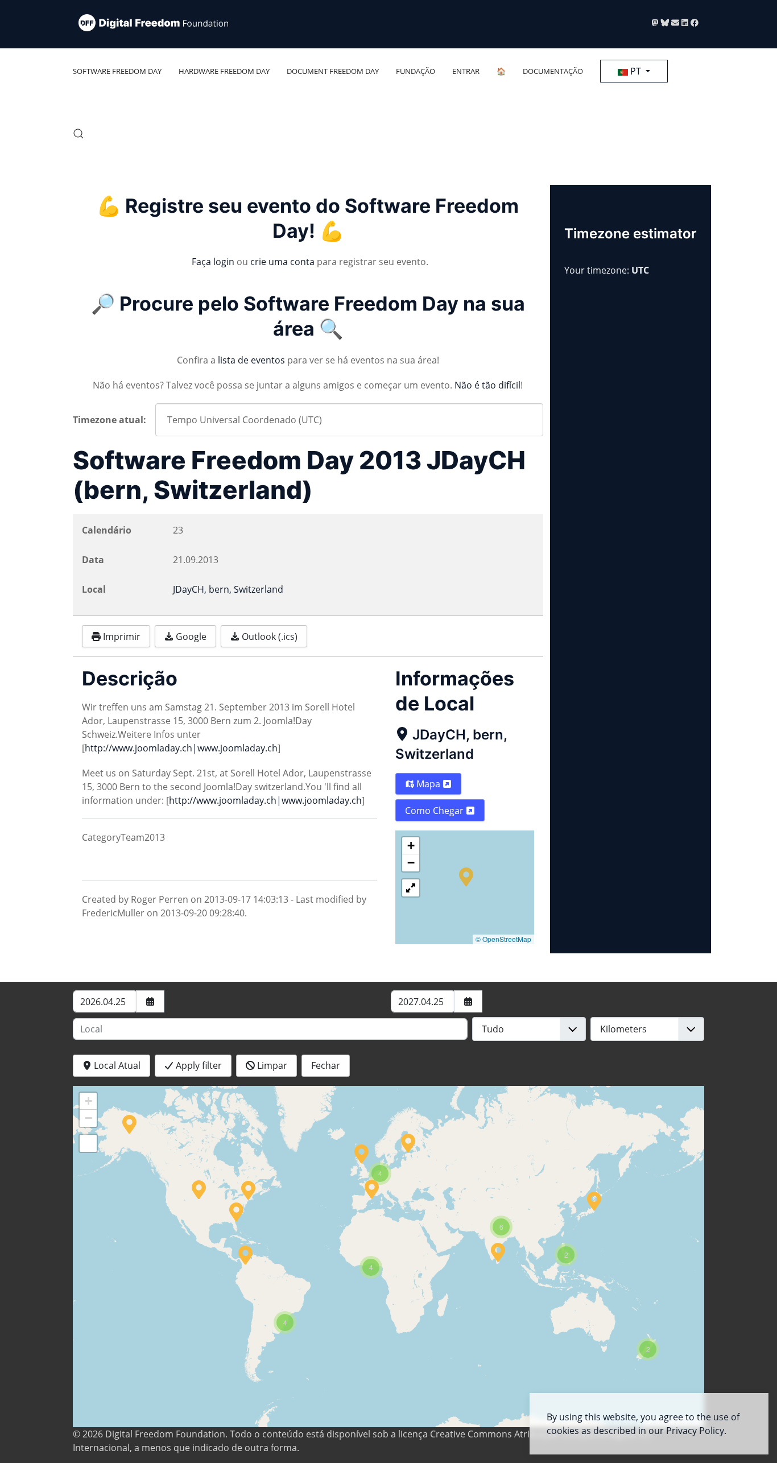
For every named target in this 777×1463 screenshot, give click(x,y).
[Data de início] (150, 1001)
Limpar (271, 1065)
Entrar (466, 71)
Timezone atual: (109, 420)
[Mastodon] (656, 22)
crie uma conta (282, 261)
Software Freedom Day (117, 71)
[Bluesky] (666, 22)
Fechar (325, 1065)
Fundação (415, 71)
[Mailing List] (676, 22)
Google (189, 636)
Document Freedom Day (333, 71)
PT (635, 71)
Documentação (553, 71)
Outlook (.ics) (268, 636)
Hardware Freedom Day (224, 71)
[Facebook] (695, 22)
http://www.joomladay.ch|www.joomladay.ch (181, 748)
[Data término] (468, 1001)
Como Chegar (435, 810)
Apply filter (197, 1065)
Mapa (428, 784)
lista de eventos (251, 360)
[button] (78, 133)
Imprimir (120, 636)
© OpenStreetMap (503, 939)
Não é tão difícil (487, 385)
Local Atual (116, 1065)
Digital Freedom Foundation (165, 1434)
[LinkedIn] (686, 22)
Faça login (213, 261)
